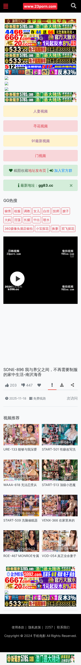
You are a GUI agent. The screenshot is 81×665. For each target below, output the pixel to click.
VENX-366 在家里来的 (58, 520)
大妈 (7, 220)
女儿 (37, 211)
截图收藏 (30, 170)
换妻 (55, 228)
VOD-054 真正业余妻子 (59, 556)
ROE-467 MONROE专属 (21, 556)
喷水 (46, 220)
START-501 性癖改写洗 (59, 449)
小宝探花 (42, 228)
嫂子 (66, 211)
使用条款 (18, 627)
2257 (49, 627)
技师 (56, 211)
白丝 (46, 211)
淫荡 (17, 220)
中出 (37, 220)
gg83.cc (45, 185)
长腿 (27, 220)
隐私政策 (34, 627)
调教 (27, 211)
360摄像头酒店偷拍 (18, 228)
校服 (17, 211)
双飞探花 (68, 228)
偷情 (7, 211)
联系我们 (63, 627)
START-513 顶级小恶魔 (59, 485)
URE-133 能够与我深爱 (20, 449)
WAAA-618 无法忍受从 (20, 485)
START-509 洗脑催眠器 (20, 520)
